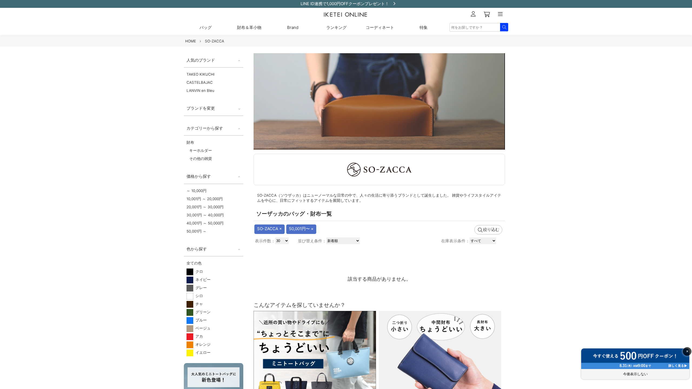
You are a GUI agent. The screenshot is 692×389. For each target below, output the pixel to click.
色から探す (197, 248)
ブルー (200, 320)
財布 (190, 142)
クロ (198, 271)
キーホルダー (200, 150)
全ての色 (194, 263)
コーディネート (380, 27)
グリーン (202, 312)
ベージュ (202, 328)
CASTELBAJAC (200, 82)
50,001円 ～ (197, 231)
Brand (292, 27)
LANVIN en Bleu (200, 90)
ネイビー (202, 279)
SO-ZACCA (214, 41)
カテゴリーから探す (205, 128)
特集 (424, 27)
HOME (190, 41)
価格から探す (199, 176)
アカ (198, 336)
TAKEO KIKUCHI (201, 74)
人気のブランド (201, 60)
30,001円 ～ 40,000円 (205, 215)
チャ (198, 304)
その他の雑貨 (200, 158)
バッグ (205, 27)
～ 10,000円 (197, 191)
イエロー (202, 352)
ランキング (336, 27)
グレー (200, 288)
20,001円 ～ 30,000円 (205, 207)
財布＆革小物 (249, 27)
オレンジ (202, 344)
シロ (198, 296)
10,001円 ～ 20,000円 (205, 199)
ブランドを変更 (201, 108)
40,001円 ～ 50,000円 (205, 223)
